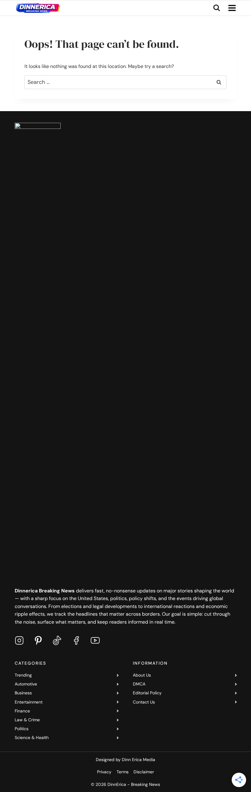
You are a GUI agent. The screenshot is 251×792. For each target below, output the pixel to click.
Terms (123, 772)
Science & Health (32, 737)
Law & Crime (27, 720)
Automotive (26, 684)
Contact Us (144, 702)
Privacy (104, 772)
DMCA (139, 684)
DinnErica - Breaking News (133, 784)
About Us (142, 675)
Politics (21, 728)
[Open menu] (230, 8)
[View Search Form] (216, 7)
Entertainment (29, 702)
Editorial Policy (147, 693)
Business (23, 693)
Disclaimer (143, 772)
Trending (23, 675)
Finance (22, 711)
